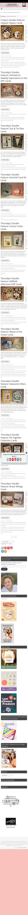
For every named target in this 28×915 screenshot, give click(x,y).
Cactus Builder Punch (5, 270)
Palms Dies (13, 371)
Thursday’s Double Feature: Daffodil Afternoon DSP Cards (11, 281)
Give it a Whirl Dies (8, 169)
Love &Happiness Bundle (12, 530)
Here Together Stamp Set (6, 478)
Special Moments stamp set (8, 323)
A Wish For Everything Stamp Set (7, 167)
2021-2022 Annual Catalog (6, 114)
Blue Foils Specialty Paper (6, 371)
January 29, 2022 (9, 472)
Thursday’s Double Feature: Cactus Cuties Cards (12, 226)
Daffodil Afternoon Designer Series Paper (9, 322)
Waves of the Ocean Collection (6, 375)
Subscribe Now (4, 598)
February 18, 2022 (10, 315)
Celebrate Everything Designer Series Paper (17, 62)
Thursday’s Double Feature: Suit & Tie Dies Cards (12, 128)
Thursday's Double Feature (5, 166)
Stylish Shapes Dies (7, 67)
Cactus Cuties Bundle (13, 270)
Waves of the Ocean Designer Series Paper (19, 375)
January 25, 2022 (9, 520)
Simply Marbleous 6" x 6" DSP (10, 426)
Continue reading (5, 52)
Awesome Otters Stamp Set (6, 424)
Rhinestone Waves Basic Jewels (12, 372)
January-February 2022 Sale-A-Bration (7, 367)
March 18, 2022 (9, 163)
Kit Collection (21, 215)
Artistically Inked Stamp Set (6, 117)
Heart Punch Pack (18, 528)
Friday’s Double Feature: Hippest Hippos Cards (13, 21)
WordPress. (25, 847)
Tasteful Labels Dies (16, 323)
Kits (25, 215)
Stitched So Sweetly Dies (20, 118)
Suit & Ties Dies (23, 169)
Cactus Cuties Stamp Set (21, 270)
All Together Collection (16, 476)
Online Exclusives (4, 216)
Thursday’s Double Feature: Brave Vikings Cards (12, 486)
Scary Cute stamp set (14, 65)
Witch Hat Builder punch (15, 67)
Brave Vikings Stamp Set (10, 528)
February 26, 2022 (10, 263)
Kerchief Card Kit (5, 219)
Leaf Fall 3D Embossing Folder (19, 63)
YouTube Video (6, 60)
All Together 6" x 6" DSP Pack (7, 476)
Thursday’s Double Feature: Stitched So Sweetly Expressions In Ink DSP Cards (14, 76)
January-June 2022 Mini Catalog (13, 266)
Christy (3, 56)
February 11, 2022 (10, 364)
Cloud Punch (14, 424)
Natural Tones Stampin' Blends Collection (18, 478)
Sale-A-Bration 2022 (14, 59)
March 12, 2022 (9, 213)
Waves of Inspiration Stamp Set (20, 374)
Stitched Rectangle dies (16, 169)
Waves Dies (2, 374)
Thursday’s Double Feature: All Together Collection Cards (11, 437)
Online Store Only (10, 216)
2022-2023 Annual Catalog (6, 57)
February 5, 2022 (10, 418)
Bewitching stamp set (5, 62)
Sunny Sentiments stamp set (14, 427)
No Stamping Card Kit (12, 219)
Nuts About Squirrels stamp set (6, 271)
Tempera (20, 847)
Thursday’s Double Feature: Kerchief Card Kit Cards (13, 177)
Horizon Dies (19, 424)
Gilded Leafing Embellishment (10, 118)
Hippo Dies (12, 63)
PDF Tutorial (8, 59)
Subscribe (4, 569)
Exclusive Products (14, 366)
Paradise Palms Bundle (19, 371)
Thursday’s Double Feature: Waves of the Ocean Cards (11, 331)
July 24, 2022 (9, 56)
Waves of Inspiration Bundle (10, 374)
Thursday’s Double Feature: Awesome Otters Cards (13, 384)
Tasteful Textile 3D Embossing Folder (7, 120)
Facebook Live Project (15, 57)
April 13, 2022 (9, 112)
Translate (10, 543)
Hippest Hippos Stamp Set (5, 63)
